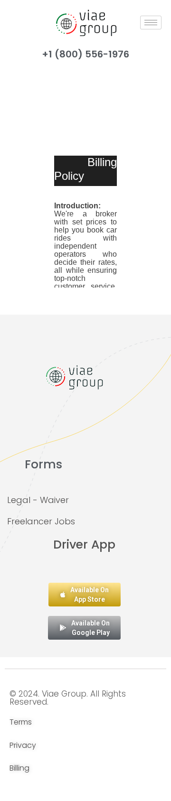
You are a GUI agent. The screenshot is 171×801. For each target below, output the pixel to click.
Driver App (84, 544)
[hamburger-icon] (151, 22)
